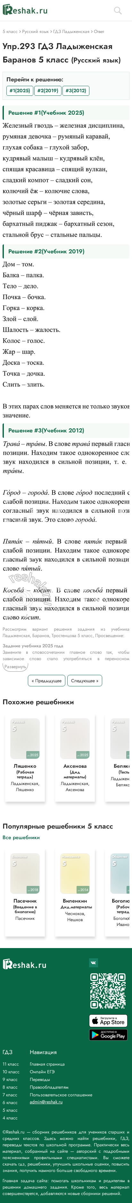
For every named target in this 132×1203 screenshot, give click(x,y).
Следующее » (84, 680)
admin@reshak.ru (46, 1102)
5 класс (10, 1110)
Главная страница (47, 1064)
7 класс (10, 1095)
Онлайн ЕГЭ (42, 1071)
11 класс (11, 1064)
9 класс (10, 1079)
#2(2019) (47, 90)
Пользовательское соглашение (61, 1095)
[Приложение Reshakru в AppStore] (108, 1025)
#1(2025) (20, 90)
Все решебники (21, 837)
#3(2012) (76, 90)
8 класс (10, 1087)
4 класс (10, 1118)
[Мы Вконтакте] (93, 962)
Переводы (40, 1079)
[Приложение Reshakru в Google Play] (108, 1039)
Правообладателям (49, 1087)
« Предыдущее (47, 680)
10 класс (11, 1071)
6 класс (10, 1102)
